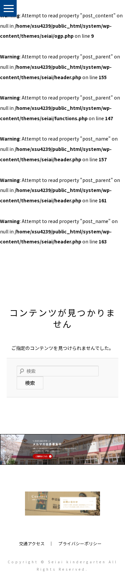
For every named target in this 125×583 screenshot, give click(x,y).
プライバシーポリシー (80, 543)
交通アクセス (32, 543)
